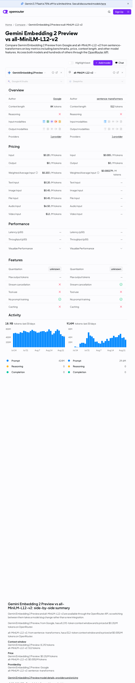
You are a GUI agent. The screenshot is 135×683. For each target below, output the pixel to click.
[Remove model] (61, 72)
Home (8, 24)
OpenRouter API (98, 52)
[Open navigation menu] (128, 12)
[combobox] (35, 81)
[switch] (79, 62)
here (103, 3)
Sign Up (119, 11)
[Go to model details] (57, 73)
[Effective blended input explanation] (36, 172)
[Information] (53, 72)
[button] (35, 361)
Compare (20, 24)
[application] (35, 339)
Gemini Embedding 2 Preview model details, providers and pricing (43, 677)
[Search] (109, 12)
